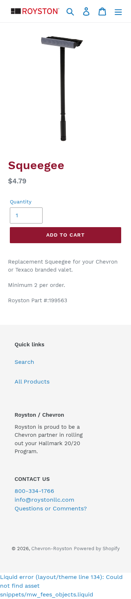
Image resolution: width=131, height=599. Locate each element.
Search (24, 361)
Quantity (20, 202)
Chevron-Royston (51, 548)
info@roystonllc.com (44, 499)
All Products (32, 381)
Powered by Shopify (97, 548)
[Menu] (118, 11)
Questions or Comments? (51, 508)
